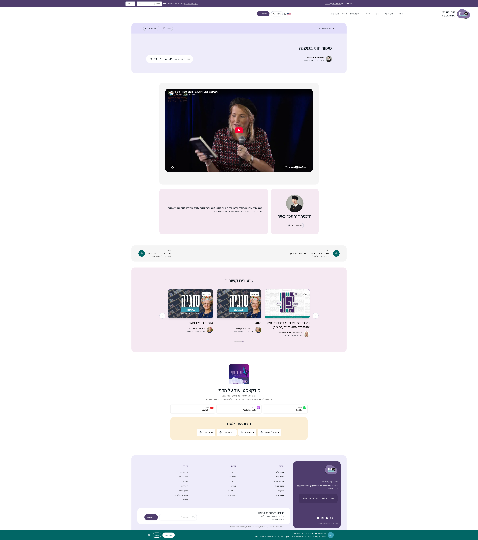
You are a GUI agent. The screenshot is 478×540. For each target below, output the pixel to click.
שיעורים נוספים (296, 225)
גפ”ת (305, 294)
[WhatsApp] (151, 59)
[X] (161, 59)
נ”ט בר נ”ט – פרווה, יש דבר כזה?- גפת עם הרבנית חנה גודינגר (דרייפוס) (288, 325)
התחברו (327, 3)
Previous (316, 316)
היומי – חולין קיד (191, 3)
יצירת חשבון (168, 535)
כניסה (157, 535)
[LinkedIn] (166, 59)
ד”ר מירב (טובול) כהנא (244, 328)
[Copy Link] (171, 59)
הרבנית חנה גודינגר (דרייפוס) (290, 332)
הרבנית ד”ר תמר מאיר (315, 57)
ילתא (258, 323)
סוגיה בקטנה (254, 294)
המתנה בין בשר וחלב (201, 323)
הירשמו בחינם (336, 3)
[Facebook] (156, 59)
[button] (399, 13)
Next (162, 316)
